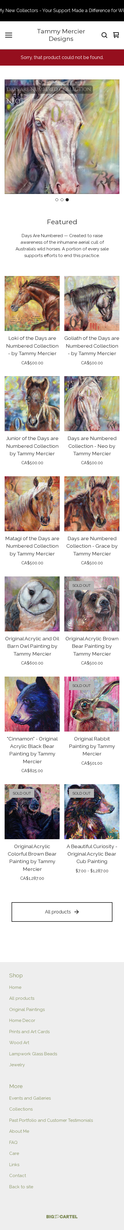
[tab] (56, 199)
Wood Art (19, 1042)
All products (58, 912)
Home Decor (22, 1020)
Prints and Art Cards (29, 1031)
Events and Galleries (30, 1098)
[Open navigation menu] (8, 35)
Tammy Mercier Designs (61, 35)
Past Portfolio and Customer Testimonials (51, 1120)
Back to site (21, 1186)
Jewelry (17, 1064)
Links (14, 1164)
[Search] (104, 35)
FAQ (13, 1142)
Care (14, 1153)
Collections (21, 1109)
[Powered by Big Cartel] (62, 1216)
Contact (17, 1175)
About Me (19, 1131)
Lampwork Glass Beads (33, 1053)
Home (15, 987)
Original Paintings (27, 1009)
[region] (62, 10)
